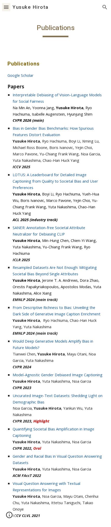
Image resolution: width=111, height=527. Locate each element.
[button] (6, 7)
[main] (55, 29)
